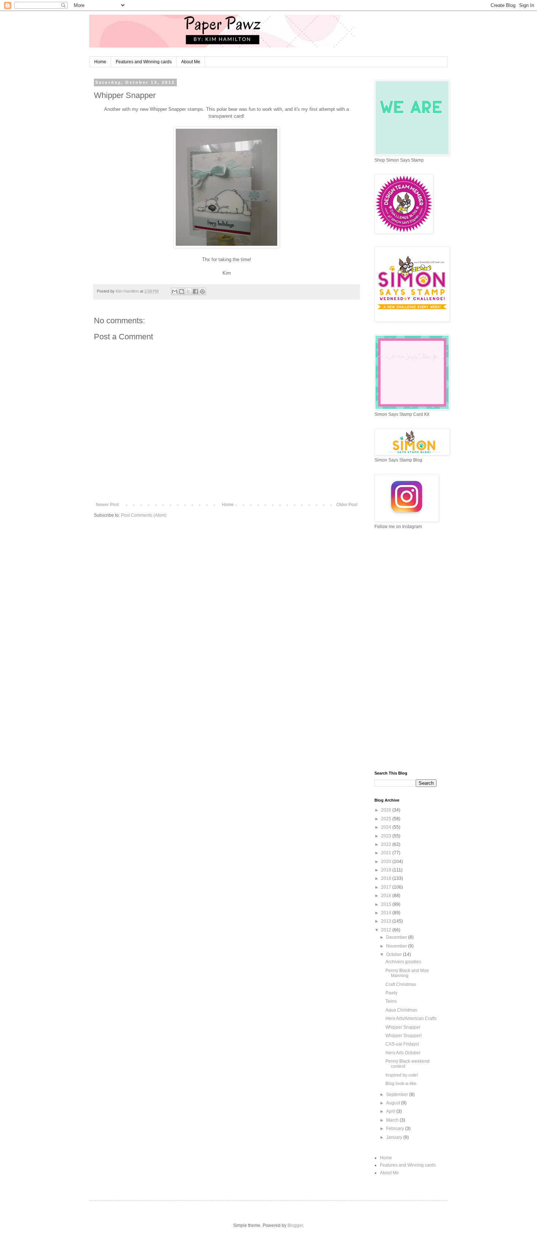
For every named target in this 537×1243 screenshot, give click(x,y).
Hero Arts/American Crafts (411, 1018)
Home (100, 61)
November (397, 946)
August (393, 1102)
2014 (386, 912)
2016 (386, 895)
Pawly (391, 992)
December (397, 937)
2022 (386, 844)
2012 (386, 930)
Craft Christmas (400, 984)
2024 (386, 827)
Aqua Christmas (401, 1010)
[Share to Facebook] (195, 291)
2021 (386, 852)
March (393, 1120)
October (394, 954)
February (395, 1128)
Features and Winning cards (144, 61)
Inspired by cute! (401, 1075)
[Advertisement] (405, 650)
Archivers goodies (403, 961)
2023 (386, 836)
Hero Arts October (402, 1052)
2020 (386, 861)
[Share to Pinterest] (202, 291)
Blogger (295, 1225)
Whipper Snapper (402, 1027)
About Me (190, 61)
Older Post (346, 504)
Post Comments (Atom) (144, 515)
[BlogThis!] (181, 291)
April (391, 1111)
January (394, 1137)
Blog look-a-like (400, 1083)
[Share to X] (188, 291)
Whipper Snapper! (403, 1035)
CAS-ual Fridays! (402, 1044)
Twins (391, 1001)
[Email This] (174, 291)
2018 (386, 878)
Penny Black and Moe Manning (407, 973)
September (397, 1094)
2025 (386, 818)
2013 (386, 921)
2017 (386, 887)
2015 (386, 904)
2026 (386, 810)
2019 (386, 870)
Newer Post (107, 504)
